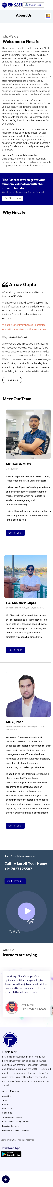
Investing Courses (10, 1126)
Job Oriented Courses (12, 1117)
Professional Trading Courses (15, 1122)
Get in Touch (15, 532)
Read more (12, 380)
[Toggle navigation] (50, 5)
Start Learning (14, 881)
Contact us (7, 1109)
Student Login (35, 5)
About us (6, 1096)
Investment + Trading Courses (15, 1130)
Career (5, 1105)
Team (4, 1100)
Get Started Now (13, 198)
